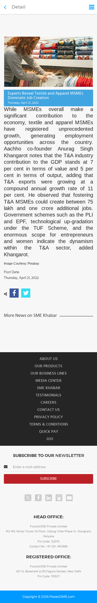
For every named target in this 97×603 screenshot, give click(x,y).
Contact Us (48, 410)
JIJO (49, 439)
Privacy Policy (48, 417)
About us (49, 359)
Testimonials (48, 395)
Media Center (48, 381)
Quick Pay (48, 432)
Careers (48, 402)
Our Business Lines (49, 373)
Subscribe (48, 479)
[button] (48, 301)
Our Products (48, 366)
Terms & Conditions (48, 424)
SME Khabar (48, 388)
